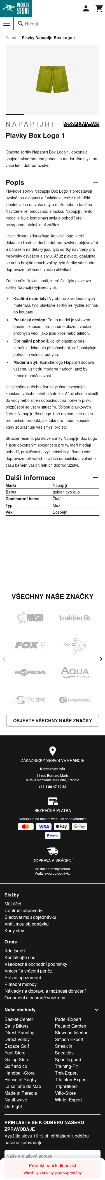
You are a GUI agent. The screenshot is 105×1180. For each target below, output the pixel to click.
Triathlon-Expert (71, 1079)
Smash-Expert (69, 1039)
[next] (101, 659)
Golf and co (15, 1066)
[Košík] (99, 8)
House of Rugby (20, 1079)
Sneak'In (63, 1046)
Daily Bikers (16, 1026)
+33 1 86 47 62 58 (52, 786)
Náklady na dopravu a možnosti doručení (45, 991)
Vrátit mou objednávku (26, 924)
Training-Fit (66, 1066)
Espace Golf (16, 1046)
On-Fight (13, 1106)
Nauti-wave (15, 1099)
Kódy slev (14, 930)
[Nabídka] (6, 23)
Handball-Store (19, 1073)
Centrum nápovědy (23, 910)
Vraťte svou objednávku (53, 873)
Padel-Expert (68, 1019)
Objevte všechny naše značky (52, 720)
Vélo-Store (65, 1093)
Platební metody (20, 984)
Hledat (31, 23)
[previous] (4, 659)
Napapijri (30, 123)
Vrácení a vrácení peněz (28, 970)
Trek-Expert (66, 1073)
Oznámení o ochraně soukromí (34, 997)
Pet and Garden (70, 1026)
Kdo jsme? (15, 950)
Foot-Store (14, 1052)
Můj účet (12, 903)
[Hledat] (20, 23)
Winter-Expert (68, 1099)
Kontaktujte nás (52, 768)
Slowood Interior (71, 1032)
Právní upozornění (22, 977)
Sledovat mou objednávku (30, 917)
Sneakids (64, 1052)
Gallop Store (16, 1059)
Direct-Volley (17, 1039)
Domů (11, 37)
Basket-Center (18, 1019)
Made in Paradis (20, 1093)
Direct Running (19, 1032)
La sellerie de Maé (22, 1086)
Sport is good (68, 1059)
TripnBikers (66, 1086)
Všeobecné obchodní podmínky (35, 964)
